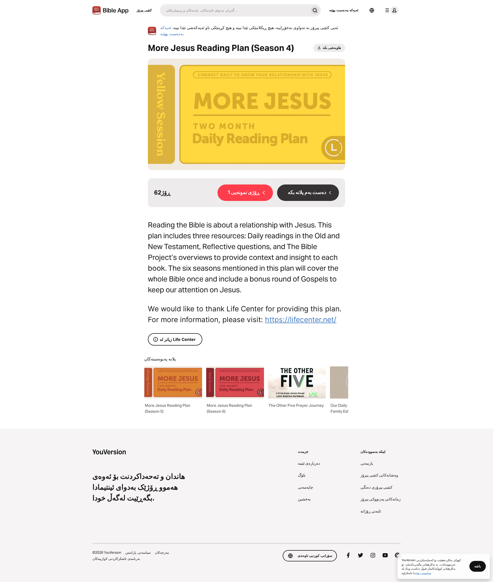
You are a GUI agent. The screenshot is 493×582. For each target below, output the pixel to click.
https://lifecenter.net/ (300, 319)
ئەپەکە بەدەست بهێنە (343, 10)
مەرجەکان (162, 552)
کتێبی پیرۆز (144, 10)
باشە (477, 566)
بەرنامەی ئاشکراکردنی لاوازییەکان (116, 559)
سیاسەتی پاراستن (138, 552)
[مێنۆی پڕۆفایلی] (391, 10)
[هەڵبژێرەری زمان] (372, 10)
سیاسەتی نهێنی (423, 573)
